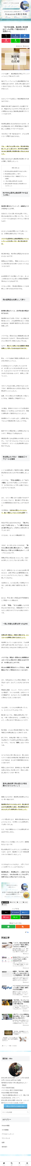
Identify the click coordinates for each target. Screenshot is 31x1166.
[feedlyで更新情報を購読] (8, 926)
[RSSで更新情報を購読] (23, 926)
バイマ (19, 902)
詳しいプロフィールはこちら (15, 1106)
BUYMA (14, 902)
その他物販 (6, 902)
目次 (13, 168)
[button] (25, 41)
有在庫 (25, 902)
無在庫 (4, 904)
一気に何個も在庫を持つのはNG (13, 181)
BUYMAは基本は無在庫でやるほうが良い (16, 171)
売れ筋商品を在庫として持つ (13, 174)
